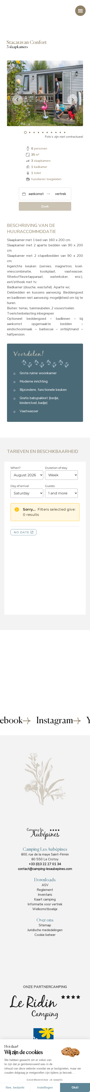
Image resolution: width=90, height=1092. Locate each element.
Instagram (54, 720)
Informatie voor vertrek (45, 904)
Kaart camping (45, 899)
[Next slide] (72, 99)
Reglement (45, 890)
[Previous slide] (17, 99)
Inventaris (45, 894)
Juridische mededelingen (44, 930)
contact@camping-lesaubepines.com (45, 869)
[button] (25, 132)
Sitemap (45, 925)
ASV (45, 885)
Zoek (45, 206)
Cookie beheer (45, 935)
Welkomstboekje (44, 909)
